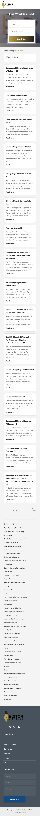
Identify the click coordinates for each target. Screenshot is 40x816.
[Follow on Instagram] (10, 727)
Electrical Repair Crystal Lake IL (19, 147)
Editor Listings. (22, 810)
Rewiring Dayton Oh (14, 228)
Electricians (19, 51)
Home (6, 51)
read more (10, 86)
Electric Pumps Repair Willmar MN (20, 370)
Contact (7, 758)
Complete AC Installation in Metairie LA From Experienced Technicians (18, 255)
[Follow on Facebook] (5, 727)
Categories (8, 749)
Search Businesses (10, 744)
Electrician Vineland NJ (15, 397)
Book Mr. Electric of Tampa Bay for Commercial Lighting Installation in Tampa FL (19, 340)
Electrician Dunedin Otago (16, 95)
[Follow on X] (14, 727)
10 (25, 510)
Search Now (21, 39)
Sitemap (7, 763)
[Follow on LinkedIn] (19, 727)
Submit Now (14, 799)
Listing (11, 51)
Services (7, 754)
